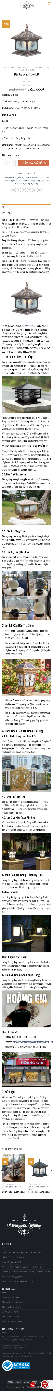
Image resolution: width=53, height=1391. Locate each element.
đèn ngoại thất (27, 326)
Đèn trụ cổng (28, 70)
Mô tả (4, 207)
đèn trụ (14, 178)
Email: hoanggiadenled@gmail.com (17, 1281)
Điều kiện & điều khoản (12, 1321)
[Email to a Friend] (29, 190)
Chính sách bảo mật (10, 1316)
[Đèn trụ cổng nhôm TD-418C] (39, 1168)
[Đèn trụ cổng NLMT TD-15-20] (13, 1168)
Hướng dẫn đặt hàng (11, 1297)
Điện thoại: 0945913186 (12, 1277)
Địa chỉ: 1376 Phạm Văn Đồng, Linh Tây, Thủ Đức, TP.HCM (26, 1272)
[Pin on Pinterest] (34, 190)
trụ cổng (34, 184)
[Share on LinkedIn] (39, 190)
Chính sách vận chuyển (12, 1307)
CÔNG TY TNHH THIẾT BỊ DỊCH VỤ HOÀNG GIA (21, 1252)
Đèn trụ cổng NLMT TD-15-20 (12, 1188)
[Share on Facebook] (19, 190)
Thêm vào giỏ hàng (33, 162)
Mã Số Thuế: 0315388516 (13, 1257)
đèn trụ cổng (24, 184)
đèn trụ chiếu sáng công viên (30, 178)
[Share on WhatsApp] (13, 190)
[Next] (51, 1176)
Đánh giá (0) (7, 213)
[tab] (26, 207)
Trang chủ (8, 67)
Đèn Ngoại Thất (42, 67)
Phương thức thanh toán (12, 1302)
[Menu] (4, 4)
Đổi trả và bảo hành (10, 1312)
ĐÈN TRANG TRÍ (24, 67)
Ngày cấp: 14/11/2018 (11, 1262)
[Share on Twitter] (24, 190)
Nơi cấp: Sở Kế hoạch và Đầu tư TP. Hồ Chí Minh (22, 1267)
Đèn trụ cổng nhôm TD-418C (38, 1188)
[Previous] (2, 1176)
